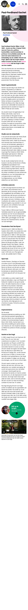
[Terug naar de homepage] (4, 4)
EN (19, 4)
